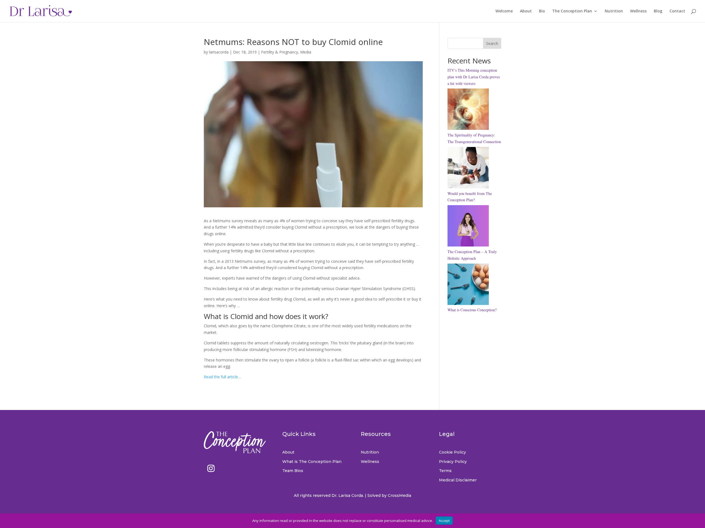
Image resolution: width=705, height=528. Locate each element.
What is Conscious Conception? (472, 309)
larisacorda (219, 52)
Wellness (638, 11)
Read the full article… (222, 376)
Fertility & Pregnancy (279, 52)
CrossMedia (399, 495)
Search (492, 43)
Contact (677, 11)
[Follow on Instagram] (211, 468)
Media (305, 52)
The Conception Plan (572, 11)
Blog (658, 11)
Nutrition (614, 11)
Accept (444, 520)
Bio (542, 11)
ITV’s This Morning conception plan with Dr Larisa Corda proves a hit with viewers (474, 77)
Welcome (504, 11)
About (526, 11)
